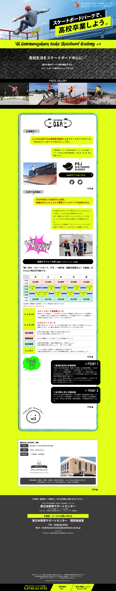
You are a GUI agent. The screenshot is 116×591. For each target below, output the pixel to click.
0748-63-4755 (61, 524)
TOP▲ (90, 188)
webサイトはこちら (76, 174)
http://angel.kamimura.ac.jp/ (39, 473)
